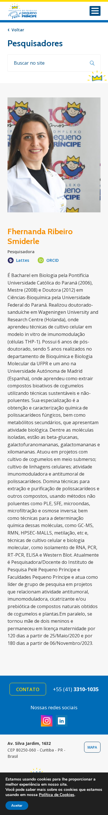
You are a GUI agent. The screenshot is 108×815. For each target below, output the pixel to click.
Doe (97, 75)
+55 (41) (75, 689)
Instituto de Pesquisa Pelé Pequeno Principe (30, 11)
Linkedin (61, 720)
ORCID (52, 260)
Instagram (46, 720)
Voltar (18, 29)
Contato (27, 689)
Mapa (92, 747)
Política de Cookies (56, 794)
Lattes (22, 260)
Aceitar (16, 805)
